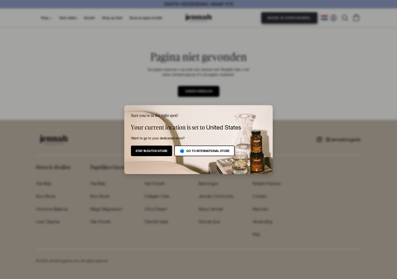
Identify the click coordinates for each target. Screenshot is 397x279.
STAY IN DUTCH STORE (151, 151)
